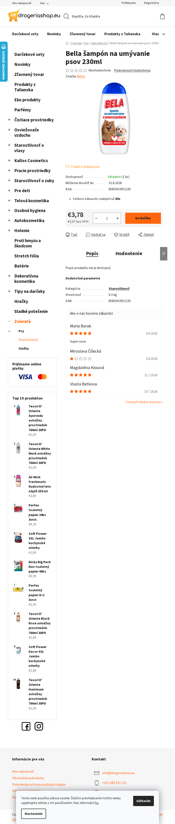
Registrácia (151, 3)
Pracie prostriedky (32, 171)
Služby (24, 348)
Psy (21, 331)
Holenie (21, 231)
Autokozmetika (29, 221)
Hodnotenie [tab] (128, 253)
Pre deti (22, 191)
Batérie (21, 266)
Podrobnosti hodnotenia (132, 70)
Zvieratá (22, 321)
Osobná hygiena (29, 211)
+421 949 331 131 (114, 782)
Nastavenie (33, 813)
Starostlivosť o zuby (34, 181)
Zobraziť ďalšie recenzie (143, 402)
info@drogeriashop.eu (118, 773)
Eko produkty (27, 100)
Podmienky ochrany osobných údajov (39, 784)
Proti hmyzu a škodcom (27, 243)
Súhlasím (143, 801)
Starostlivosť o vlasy (29, 148)
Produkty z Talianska (25, 87)
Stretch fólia (26, 256)
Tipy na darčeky (29, 291)
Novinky (22, 64)
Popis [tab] (92, 253)
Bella (81, 76)
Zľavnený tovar (29, 74)
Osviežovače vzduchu (26, 132)
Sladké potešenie (31, 311)
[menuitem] (25, 34)
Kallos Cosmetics (31, 161)
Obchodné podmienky (28, 778)
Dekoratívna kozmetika (26, 279)
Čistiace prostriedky (34, 120)
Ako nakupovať (21, 3)
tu (96, 803)
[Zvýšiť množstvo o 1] (117, 218)
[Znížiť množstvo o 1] (96, 218)
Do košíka (143, 218)
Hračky (21, 301)
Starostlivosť (28, 339)
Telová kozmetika (31, 201)
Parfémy (22, 110)
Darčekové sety (29, 54)
